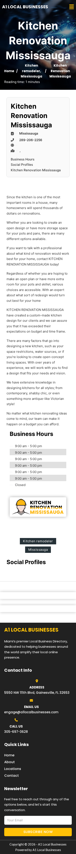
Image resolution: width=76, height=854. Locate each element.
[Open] (71, 7)
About (9, 762)
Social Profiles (22, 165)
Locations (12, 768)
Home (9, 71)
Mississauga (31, 76)
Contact (11, 775)
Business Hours (22, 159)
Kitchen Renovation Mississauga (36, 170)
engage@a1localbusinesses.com (31, 712)
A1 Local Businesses (25, 7)
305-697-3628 (16, 731)
